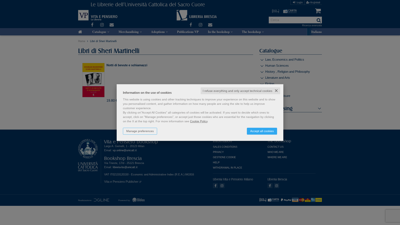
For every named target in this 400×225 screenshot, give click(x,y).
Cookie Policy (199, 121)
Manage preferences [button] (140, 131)
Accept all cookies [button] (262, 131)
